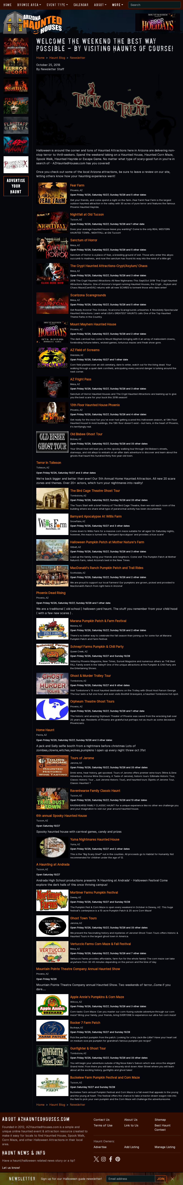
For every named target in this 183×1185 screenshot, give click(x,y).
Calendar (81, 5)
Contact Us (102, 1119)
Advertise (100, 1147)
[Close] (172, 1179)
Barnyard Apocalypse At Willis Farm (96, 516)
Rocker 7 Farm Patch (85, 1022)
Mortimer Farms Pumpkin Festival (94, 892)
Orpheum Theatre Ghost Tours (92, 701)
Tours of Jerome (82, 758)
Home (8, 5)
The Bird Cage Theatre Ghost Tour (95, 490)
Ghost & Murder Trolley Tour (90, 676)
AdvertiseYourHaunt (16, 186)
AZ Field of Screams (85, 350)
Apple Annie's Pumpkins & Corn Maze (97, 997)
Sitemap (160, 1119)
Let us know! (11, 1167)
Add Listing (131, 1147)
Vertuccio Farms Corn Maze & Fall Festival (100, 944)
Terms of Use (103, 1125)
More (116, 5)
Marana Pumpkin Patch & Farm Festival (98, 621)
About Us (130, 1119)
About (99, 5)
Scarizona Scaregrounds (88, 295)
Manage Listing (165, 1147)
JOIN (160, 1179)
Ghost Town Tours (83, 918)
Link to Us (131, 1125)
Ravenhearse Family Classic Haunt (95, 790)
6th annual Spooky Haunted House (61, 816)
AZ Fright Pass (80, 379)
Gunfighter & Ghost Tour (88, 1048)
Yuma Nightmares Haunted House (94, 839)
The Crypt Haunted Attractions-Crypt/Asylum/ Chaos (108, 266)
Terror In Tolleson (48, 462)
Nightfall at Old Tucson (87, 214)
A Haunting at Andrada (53, 864)
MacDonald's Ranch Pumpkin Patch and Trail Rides (106, 568)
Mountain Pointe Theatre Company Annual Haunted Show (78, 969)
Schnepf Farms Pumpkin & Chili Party (97, 646)
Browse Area (27, 5)
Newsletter (77, 57)
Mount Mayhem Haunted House (93, 324)
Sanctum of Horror (83, 240)
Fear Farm (77, 185)
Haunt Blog (57, 57)
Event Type (56, 5)
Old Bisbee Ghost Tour (86, 434)
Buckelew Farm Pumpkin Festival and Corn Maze (105, 1077)
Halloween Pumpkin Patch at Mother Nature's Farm (107, 542)
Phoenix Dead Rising (51, 593)
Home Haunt (45, 730)
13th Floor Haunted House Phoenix (95, 405)
